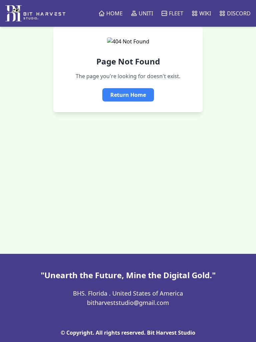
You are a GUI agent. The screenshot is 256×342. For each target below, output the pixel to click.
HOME (114, 13)
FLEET (176, 13)
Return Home (128, 95)
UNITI (146, 13)
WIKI (205, 13)
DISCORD (239, 13)
